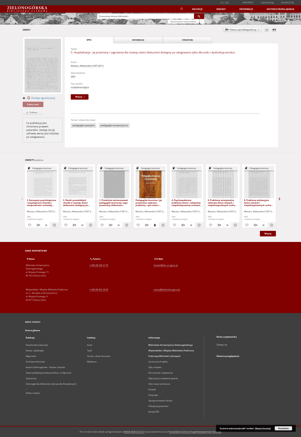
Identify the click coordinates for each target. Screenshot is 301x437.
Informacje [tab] (138, 40)
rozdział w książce (80, 87)
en (227, 3)
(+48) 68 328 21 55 (99, 265)
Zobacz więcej (33, 392)
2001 (73, 76)
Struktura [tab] (187, 40)
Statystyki (153, 395)
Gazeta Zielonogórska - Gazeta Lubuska (45, 367)
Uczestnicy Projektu (158, 361)
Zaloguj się (287, 2)
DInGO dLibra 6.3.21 (134, 431)
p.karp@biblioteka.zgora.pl (167, 289)
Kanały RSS (153, 411)
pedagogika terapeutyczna (114, 125)
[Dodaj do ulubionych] (266, 29)
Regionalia (31, 356)
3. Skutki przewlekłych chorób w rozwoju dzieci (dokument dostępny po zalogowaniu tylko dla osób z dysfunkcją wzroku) (78, 203)
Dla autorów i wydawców (160, 372)
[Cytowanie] (274, 29)
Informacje (246, 9)
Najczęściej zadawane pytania (163, 378)
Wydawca (92, 361)
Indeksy (221, 9)
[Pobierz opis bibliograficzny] (38, 225)
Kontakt (152, 389)
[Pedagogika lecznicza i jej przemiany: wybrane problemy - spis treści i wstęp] (150, 182)
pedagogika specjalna (83, 125)
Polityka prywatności (158, 406)
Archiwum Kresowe (35, 361)
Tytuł (89, 350)
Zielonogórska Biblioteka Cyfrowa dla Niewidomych (51, 383)
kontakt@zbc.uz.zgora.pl (166, 265)
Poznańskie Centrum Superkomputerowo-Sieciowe (195, 431)
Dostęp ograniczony (43, 98)
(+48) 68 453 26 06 (99, 289)
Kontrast (248, 2)
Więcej (267, 233)
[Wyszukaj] (199, 16)
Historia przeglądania (280, 9)
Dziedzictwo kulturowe (37, 344)
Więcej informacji (263, 428)
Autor (90, 344)
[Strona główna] (181, 9)
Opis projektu (155, 367)
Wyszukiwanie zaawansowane (183, 21)
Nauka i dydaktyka (35, 350)
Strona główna (32, 330)
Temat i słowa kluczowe (98, 356)
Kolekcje (197, 9)
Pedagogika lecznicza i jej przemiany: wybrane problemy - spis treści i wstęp (149, 203)
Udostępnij (267, 2)
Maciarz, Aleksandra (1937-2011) (87, 65)
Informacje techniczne (159, 383)
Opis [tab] (89, 40)
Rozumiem (283, 428)
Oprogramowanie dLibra (160, 400)
